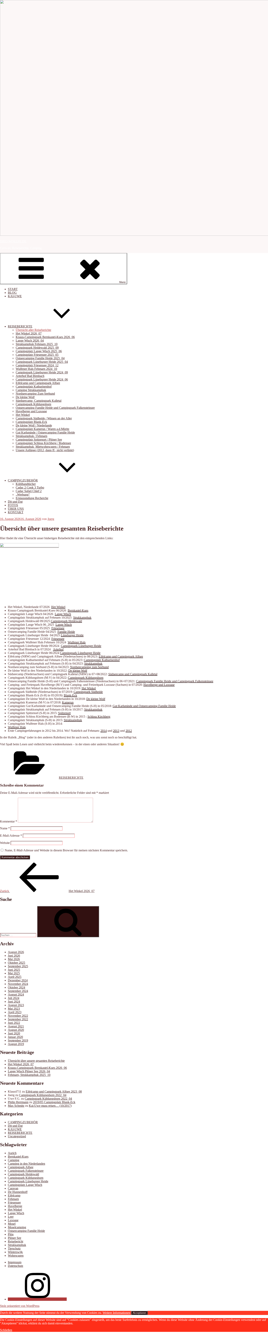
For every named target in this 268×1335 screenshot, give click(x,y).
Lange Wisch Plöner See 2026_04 (29, 1071)
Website (5, 842)
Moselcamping (17, 1227)
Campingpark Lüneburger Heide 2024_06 (42, 379)
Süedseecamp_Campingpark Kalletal (38, 400)
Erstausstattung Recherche (32, 498)
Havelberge (15, 1206)
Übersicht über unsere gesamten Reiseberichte (36, 1060)
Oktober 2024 (16, 987)
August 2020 (16, 1030)
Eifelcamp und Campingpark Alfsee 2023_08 (54, 1091)
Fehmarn (13, 1199)
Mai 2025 (14, 973)
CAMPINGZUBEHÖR (23, 480)
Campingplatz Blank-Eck (31, 422)
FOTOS (13, 505)
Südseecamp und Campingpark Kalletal (132, 674)
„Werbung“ (23, 494)
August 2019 (16, 1044)
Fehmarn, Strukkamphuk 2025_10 (29, 1074)
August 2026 (16, 952)
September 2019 (18, 1040)
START (13, 289)
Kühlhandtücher (26, 484)
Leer (11, 1216)
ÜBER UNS (16, 508)
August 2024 (16, 994)
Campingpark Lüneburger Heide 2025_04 (42, 361)
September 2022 (18, 1019)
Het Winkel (23, 414)
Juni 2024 (14, 1001)
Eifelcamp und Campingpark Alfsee (38, 383)
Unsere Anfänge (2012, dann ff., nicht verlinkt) (45, 450)
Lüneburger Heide (72, 635)
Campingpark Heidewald (66, 621)
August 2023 (16, 1005)
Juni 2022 (14, 1022)
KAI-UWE (15, 296)
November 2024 (18, 984)
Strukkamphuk (82, 617)
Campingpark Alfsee (20, 1167)
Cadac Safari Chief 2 (29, 491)
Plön (11, 1234)
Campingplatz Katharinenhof (34, 386)
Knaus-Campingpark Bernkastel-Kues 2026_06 (45, 337)
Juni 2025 (14, 969)
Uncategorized (17, 1136)
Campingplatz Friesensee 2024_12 (37, 365)
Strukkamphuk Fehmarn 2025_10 (36, 344)
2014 (103, 730)
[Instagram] (37, 1299)
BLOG (12, 292)
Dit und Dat (15, 501)
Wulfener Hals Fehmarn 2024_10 (36, 368)
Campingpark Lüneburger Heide (81, 645)
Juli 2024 (13, 998)
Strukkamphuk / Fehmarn (31, 436)
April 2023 (14, 1012)
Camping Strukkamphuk (31, 390)
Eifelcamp (14, 1195)
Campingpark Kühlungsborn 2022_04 (42, 1095)
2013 (116, 730)
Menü (122, 282)
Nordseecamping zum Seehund (89, 667)
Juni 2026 (14, 955)
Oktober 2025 (16, 962)
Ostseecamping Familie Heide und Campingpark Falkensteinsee (55, 407)
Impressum (14, 1262)
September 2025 (18, 966)
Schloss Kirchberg (99, 716)
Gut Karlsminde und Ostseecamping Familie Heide (144, 706)
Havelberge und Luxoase (31, 411)
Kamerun (68, 702)
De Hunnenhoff (17, 1192)
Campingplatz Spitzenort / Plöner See (39, 439)
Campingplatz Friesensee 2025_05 (37, 354)
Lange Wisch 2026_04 (30, 340)
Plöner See (14, 1238)
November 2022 (18, 1015)
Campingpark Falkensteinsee (26, 1170)
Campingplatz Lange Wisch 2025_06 (39, 351)
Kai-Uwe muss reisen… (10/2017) (50, 1105)
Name (5, 828)
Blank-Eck (70, 695)
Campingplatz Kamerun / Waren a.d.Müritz (42, 429)
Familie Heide (66, 631)
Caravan (13, 1188)
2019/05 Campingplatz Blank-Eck (54, 1102)
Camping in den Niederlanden (26, 1163)
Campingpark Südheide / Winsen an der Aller (44, 418)
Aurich (12, 1153)
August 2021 (16, 1026)
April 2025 (14, 976)
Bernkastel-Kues (78, 610)
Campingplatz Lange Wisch (25, 1184)
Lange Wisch (63, 614)
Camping (13, 1160)
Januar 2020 (15, 1037)
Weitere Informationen (116, 1312)
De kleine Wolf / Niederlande (34, 425)
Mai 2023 (14, 1008)
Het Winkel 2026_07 (29, 333)
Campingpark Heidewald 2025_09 (37, 347)
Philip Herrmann (18, 1102)
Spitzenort (64, 713)
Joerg (50, 519)
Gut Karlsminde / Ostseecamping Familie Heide (45, 432)
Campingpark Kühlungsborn (33, 404)
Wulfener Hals (77, 642)
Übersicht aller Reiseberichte (33, 330)
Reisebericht (15, 1241)
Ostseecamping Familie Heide (26, 1230)
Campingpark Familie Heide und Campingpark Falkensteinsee (174, 681)
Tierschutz (14, 1248)
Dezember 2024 (18, 980)
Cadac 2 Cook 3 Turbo (30, 487)
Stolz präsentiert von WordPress (19, 1305)
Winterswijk (15, 1252)
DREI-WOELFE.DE (13, 241)
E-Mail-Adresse (11, 835)
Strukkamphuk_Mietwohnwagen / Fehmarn (43, 446)
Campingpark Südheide (88, 691)
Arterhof (58, 649)
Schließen (6, 1330)
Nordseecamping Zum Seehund (35, 393)
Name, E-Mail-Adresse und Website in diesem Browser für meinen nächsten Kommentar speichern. (66, 850)
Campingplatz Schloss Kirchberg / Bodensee (43, 443)
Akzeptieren (139, 1312)
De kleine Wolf (25, 397)
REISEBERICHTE (20, 326)
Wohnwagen (16, 1255)
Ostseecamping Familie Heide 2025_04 (40, 358)
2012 (129, 730)
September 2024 (18, 991)
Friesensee (57, 628)
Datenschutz (15, 1265)
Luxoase (13, 1220)
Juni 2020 (14, 1033)
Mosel (11, 1223)
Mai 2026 (14, 959)
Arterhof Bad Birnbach (30, 376)
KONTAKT (15, 512)
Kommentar (8, 821)
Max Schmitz (16, 1105)
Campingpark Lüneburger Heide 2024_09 (42, 372)
